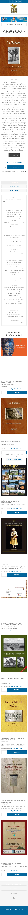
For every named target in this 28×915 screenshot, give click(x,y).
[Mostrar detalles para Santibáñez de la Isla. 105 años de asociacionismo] (14, 840)
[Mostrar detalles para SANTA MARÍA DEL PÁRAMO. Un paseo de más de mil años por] (14, 778)
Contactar (14, 190)
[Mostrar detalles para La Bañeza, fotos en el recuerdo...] (14, 418)
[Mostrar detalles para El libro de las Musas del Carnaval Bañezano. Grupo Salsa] (14, 358)
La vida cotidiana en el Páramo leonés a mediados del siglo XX (13, 679)
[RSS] (14, 898)
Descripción (14, 183)
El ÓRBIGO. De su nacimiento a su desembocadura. (10, 501)
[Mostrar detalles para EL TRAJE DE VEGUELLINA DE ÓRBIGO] (14, 538)
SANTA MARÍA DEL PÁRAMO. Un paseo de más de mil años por (13, 801)
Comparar (14, 155)
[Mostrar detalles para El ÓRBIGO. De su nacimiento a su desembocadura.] (14, 478)
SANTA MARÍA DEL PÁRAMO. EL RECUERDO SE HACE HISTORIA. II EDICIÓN (13, 739)
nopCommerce (16, 908)
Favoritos (14, 1)
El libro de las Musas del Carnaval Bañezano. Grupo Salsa (11, 382)
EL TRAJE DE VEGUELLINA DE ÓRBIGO (10, 561)
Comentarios (14, 187)
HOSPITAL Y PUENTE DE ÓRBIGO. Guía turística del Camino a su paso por (11, 624)
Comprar (16, 167)
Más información (14, 463)
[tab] (14, 183)
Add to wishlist (10, 155)
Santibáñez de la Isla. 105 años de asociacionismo (11, 863)
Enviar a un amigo (18, 155)
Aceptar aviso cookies (14, 459)
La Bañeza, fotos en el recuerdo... (11, 441)
